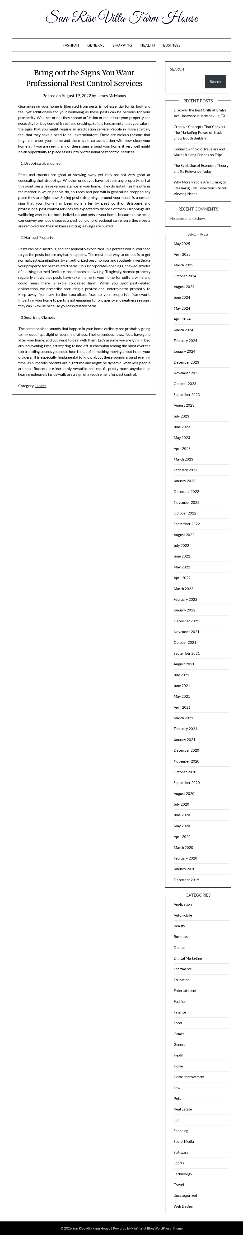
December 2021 (186, 621)
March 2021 (183, 718)
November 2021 (186, 632)
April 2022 (182, 578)
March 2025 (183, 265)
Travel (179, 1184)
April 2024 (182, 319)
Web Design (183, 1206)
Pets (177, 1098)
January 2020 (184, 869)
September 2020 (187, 782)
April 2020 (182, 836)
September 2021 (187, 653)
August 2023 (184, 405)
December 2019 (186, 880)
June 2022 (182, 556)
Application (183, 904)
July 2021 (181, 675)
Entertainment (185, 990)
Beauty (179, 926)
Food (178, 1023)
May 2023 (182, 437)
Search (177, 69)
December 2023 (186, 362)
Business (171, 45)
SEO (177, 1120)
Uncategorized (185, 1195)
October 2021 (185, 642)
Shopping (122, 45)
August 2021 (184, 664)
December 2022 (186, 491)
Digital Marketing (188, 958)
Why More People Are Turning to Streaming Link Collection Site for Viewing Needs (200, 188)
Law (177, 1088)
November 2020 (186, 761)
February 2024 (185, 340)
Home (178, 1066)
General (95, 45)
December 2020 (186, 750)
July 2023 (181, 416)
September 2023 (187, 394)
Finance (180, 1012)
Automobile (183, 915)
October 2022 (185, 513)
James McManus (111, 95)
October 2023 (185, 383)
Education (182, 980)
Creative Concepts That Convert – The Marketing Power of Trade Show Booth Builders (201, 132)
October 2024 (185, 276)
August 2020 (184, 793)
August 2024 (184, 286)
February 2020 (185, 858)
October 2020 (185, 772)
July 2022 (181, 545)
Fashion (71, 45)
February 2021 (185, 728)
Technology (183, 1174)
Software (181, 1152)
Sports (179, 1163)
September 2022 (187, 524)
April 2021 (182, 707)
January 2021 (184, 739)
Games (179, 1034)
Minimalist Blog (142, 1228)
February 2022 (185, 599)
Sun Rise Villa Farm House (121, 18)
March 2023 (183, 459)
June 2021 (182, 685)
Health (147, 45)
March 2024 (183, 330)
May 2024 (182, 308)
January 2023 (184, 481)
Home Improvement (189, 1077)
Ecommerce (183, 969)
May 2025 (182, 243)
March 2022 (183, 588)
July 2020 (181, 804)
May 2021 (182, 696)
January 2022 (184, 610)
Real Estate (183, 1109)
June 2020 (182, 815)
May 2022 (182, 567)
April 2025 (182, 254)
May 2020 (182, 826)
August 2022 (184, 535)
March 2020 (183, 847)
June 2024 (182, 297)
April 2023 (182, 448)
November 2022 (186, 502)
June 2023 (182, 427)
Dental (179, 947)
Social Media (184, 1141)
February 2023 (185, 470)
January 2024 (184, 351)
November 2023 (186, 373)
